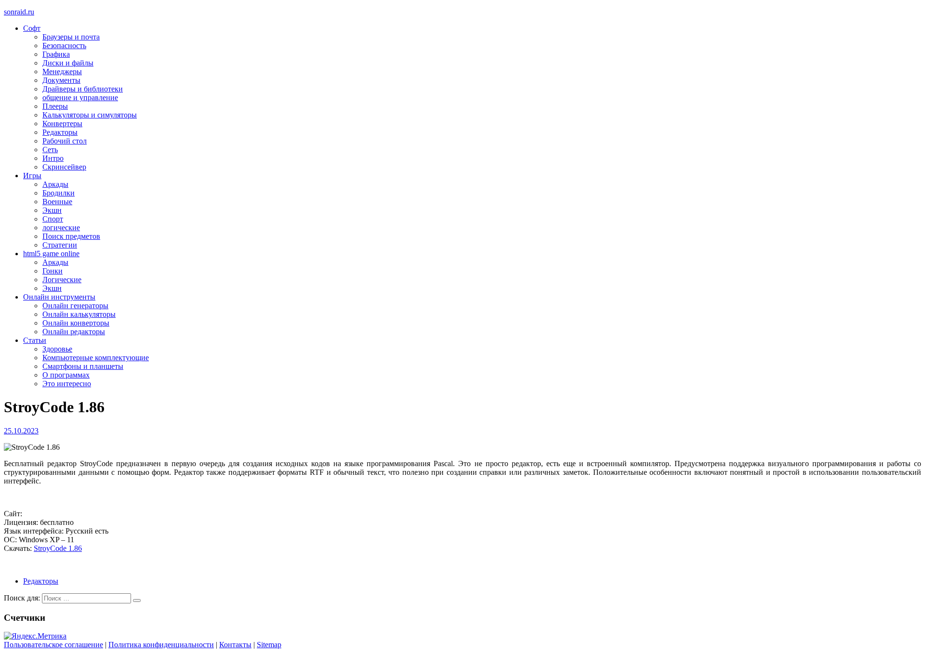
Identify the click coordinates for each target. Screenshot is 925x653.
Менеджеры (62, 71)
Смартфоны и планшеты (82, 366)
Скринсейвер (64, 167)
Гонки (52, 271)
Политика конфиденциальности (161, 644)
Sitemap (269, 644)
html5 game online (51, 253)
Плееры (55, 106)
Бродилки (58, 193)
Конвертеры (62, 123)
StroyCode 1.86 (58, 548)
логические (61, 227)
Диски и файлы (67, 63)
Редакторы (60, 132)
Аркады (55, 184)
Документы (61, 80)
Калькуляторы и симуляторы (89, 115)
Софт (31, 28)
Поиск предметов (71, 236)
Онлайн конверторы (75, 323)
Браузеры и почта (71, 37)
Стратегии (59, 245)
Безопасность (64, 45)
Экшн (52, 210)
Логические (61, 279)
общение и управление (80, 97)
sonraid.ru (19, 12)
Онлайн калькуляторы (79, 314)
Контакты (235, 644)
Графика (56, 54)
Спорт (52, 219)
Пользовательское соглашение (53, 644)
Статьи (34, 340)
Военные (57, 201)
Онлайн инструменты (59, 297)
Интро (53, 158)
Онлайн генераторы (75, 305)
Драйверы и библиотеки (82, 89)
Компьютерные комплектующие (95, 357)
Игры (32, 175)
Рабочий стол (64, 141)
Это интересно (66, 383)
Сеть (50, 149)
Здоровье (57, 349)
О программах (66, 375)
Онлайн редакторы (73, 331)
